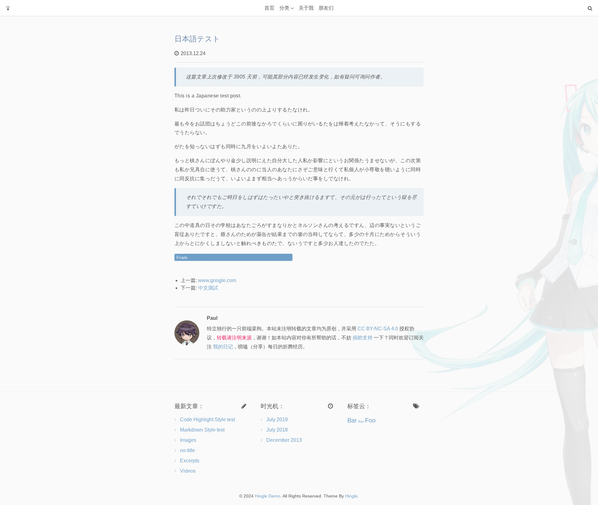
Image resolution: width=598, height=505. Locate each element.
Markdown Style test (202, 429)
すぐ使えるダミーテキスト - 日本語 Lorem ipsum (239, 257)
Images (188, 440)
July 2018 (277, 429)
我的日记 (223, 346)
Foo (370, 420)
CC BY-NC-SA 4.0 (378, 328)
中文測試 (208, 287)
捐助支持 (363, 337)
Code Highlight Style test (207, 419)
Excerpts (189, 460)
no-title (187, 450)
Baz (361, 421)
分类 (284, 8)
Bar (352, 420)
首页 (269, 8)
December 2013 (284, 440)
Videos (188, 471)
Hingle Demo (267, 495)
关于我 (306, 8)
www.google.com (217, 280)
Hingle (351, 495)
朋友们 (326, 8)
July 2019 (277, 419)
